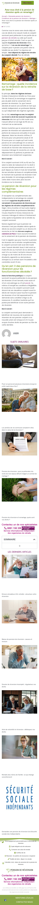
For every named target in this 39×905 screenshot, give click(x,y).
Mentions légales (24, 898)
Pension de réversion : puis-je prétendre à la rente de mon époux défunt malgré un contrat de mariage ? (19, 473)
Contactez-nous (24, 902)
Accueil (4, 16)
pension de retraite (9, 38)
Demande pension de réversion (19, 16)
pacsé (27, 283)
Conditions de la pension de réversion (15, 18)
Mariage (32, 18)
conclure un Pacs (9, 234)
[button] (34, 539)
